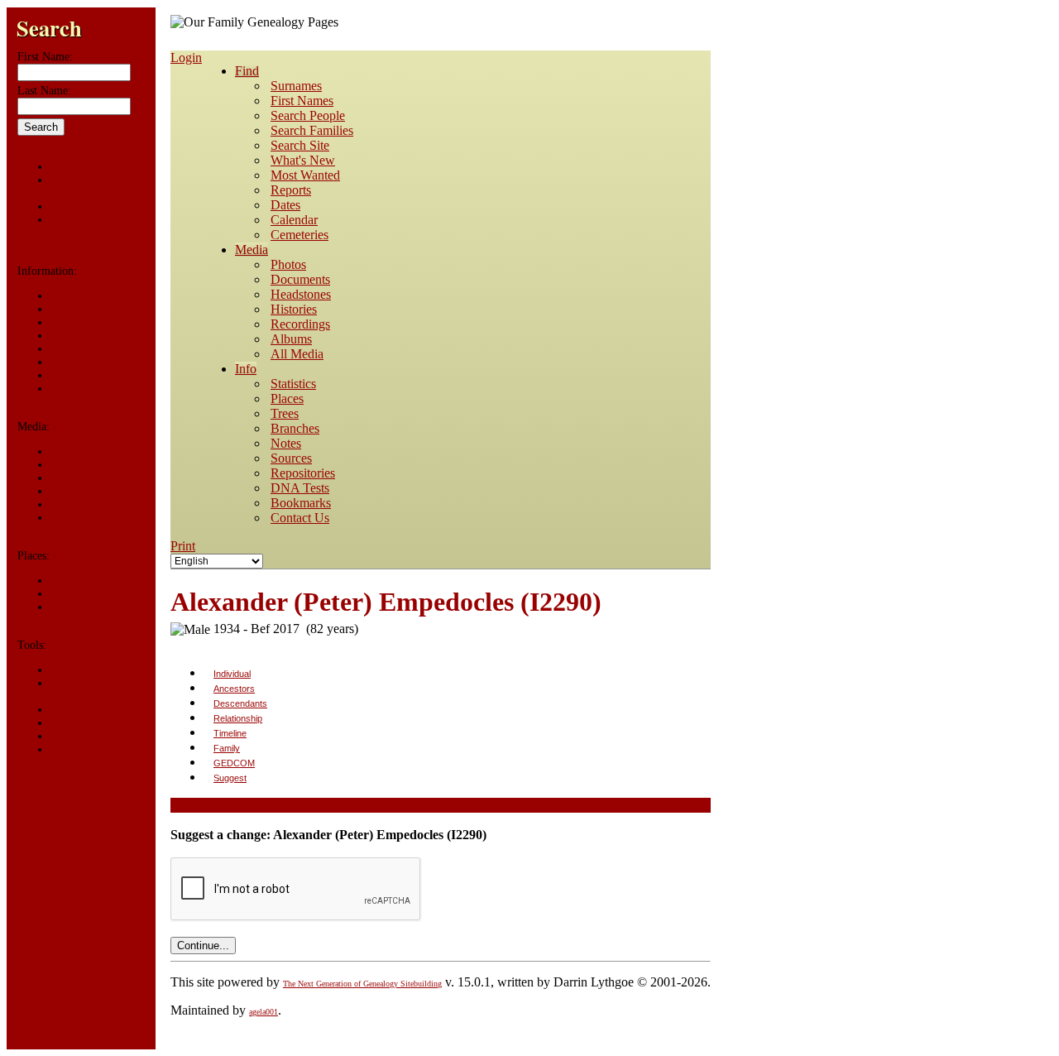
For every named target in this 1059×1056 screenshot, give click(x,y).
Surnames (73, 180)
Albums (68, 464)
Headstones (76, 594)
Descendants (240, 703)
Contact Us (76, 736)
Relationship (237, 718)
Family (226, 748)
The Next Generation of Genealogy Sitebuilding (362, 983)
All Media (74, 451)
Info (245, 369)
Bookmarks (76, 709)
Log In (66, 206)
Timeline (230, 733)
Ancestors (234, 689)
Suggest (230, 778)
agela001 (263, 1011)
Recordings (76, 504)
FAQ (61, 296)
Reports (68, 335)
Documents (76, 478)
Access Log (77, 670)
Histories (71, 309)
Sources (68, 362)
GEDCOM (234, 763)
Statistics (71, 375)
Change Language (92, 723)
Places (64, 607)
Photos (66, 491)
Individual (232, 674)
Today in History (90, 388)
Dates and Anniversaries (82, 690)
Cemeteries (76, 580)
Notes (63, 322)
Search (49, 28)
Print (182, 546)
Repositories (79, 349)
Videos (66, 517)
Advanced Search (91, 167)
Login (186, 57)
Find (247, 71)
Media (251, 249)
